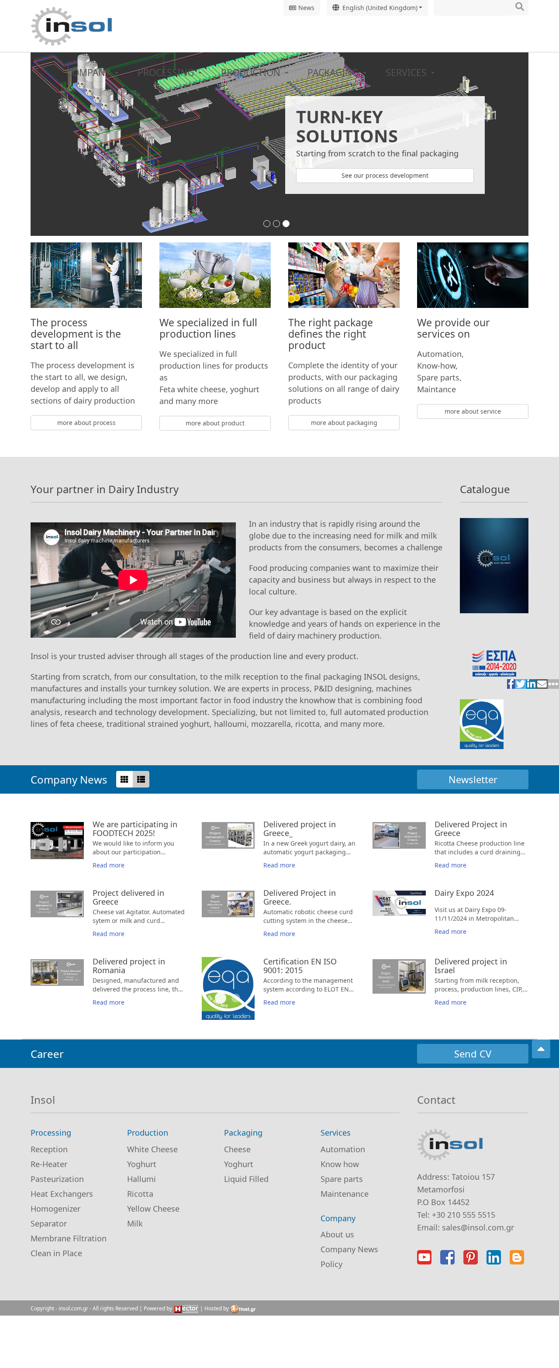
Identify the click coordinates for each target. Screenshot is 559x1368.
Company (89, 72)
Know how (340, 1164)
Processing (167, 72)
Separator (49, 1223)
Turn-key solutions (289, 224)
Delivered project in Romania (129, 965)
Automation (343, 1149)
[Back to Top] (541, 1049)
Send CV (472, 1053)
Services (407, 72)
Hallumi (141, 1179)
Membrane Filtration (69, 1238)
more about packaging (344, 422)
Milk (135, 1223)
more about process (86, 422)
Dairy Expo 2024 (464, 893)
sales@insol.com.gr (478, 1227)
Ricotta (140, 1193)
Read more (108, 865)
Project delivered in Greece (128, 897)
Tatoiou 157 (473, 1176)
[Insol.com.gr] (71, 26)
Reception (49, 1149)
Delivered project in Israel (471, 965)
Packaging (334, 72)
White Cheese (152, 1149)
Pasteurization (57, 1179)
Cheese (237, 1149)
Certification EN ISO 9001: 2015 (220, 998)
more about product (215, 423)
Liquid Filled (246, 1179)
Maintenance (345, 1193)
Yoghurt (141, 1164)
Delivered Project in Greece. (299, 897)
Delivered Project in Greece (471, 828)
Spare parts (342, 1179)
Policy (331, 1264)
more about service (473, 411)
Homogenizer (55, 1208)
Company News (69, 779)
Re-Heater (49, 1164)
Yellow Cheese (153, 1208)
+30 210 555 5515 (463, 1214)
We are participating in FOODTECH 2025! (135, 828)
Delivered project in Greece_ (299, 828)
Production (252, 72)
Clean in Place (56, 1253)
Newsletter (473, 779)
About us (337, 1234)
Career (47, 1054)
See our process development (385, 175)
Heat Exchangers (62, 1193)
